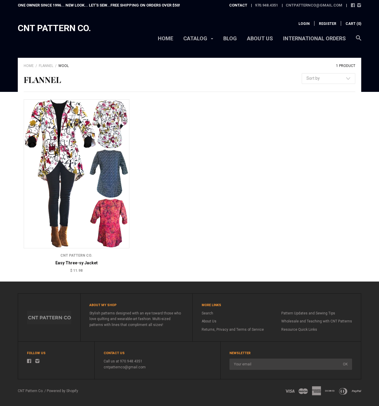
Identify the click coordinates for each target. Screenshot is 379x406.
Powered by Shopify (62, 391)
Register (327, 24)
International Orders (314, 38)
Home (165, 38)
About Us (209, 321)
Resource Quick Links (299, 329)
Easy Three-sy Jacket (76, 262)
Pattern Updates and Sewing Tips (308, 313)
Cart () (353, 24)
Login (304, 24)
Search (207, 313)
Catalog (195, 38)
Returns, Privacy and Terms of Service (233, 329)
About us (260, 38)
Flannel (46, 66)
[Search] (358, 41)
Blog (230, 38)
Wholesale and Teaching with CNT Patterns (316, 321)
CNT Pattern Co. (54, 28)
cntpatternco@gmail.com (314, 5)
